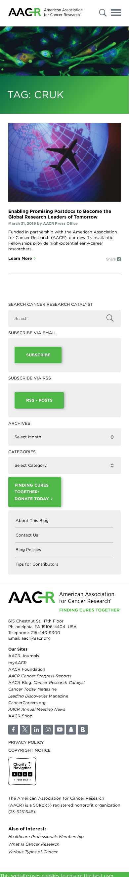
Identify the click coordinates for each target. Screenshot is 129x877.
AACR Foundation (26, 669)
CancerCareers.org (27, 702)
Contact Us (27, 535)
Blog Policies (28, 549)
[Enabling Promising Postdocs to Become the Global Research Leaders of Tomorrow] (64, 162)
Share (111, 259)
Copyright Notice (29, 750)
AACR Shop (20, 715)
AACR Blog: (46, 682)
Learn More (20, 258)
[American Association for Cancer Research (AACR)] (45, 13)
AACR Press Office (60, 223)
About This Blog (32, 520)
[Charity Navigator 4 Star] (22, 771)
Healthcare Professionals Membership (46, 836)
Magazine (32, 689)
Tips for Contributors (37, 564)
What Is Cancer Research (34, 844)
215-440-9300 (45, 632)
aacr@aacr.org (36, 638)
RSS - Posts (39, 400)
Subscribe (38, 354)
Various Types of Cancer (33, 851)
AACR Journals (23, 655)
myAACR (17, 662)
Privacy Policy (26, 742)
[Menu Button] (116, 13)
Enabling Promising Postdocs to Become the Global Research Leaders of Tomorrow (59, 214)
